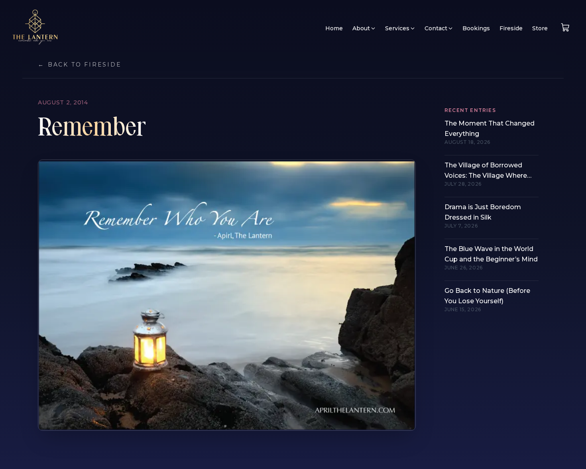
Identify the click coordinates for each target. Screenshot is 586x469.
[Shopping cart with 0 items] (565, 27)
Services (397, 28)
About (361, 28)
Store (540, 28)
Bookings (476, 28)
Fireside (511, 28)
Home (334, 28)
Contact (436, 28)
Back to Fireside (80, 64)
